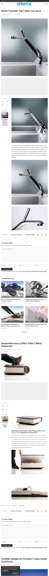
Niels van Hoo (30, 145)
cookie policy (5, 570)
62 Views (3, 14)
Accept (15, 573)
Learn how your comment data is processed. (34, 271)
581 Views (3, 564)
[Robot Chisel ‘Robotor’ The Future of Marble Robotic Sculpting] (36, 289)
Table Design (21, 505)
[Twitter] (3, 16)
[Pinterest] (5, 16)
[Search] (47, 4)
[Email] (7, 16)
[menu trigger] (2, 4)
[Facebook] (2, 16)
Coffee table (14, 505)
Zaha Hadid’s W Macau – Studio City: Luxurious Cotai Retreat (5, 122)
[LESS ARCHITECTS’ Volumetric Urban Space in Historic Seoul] (36, 314)
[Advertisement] (24, 87)
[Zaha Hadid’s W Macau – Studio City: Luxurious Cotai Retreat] (4, 115)
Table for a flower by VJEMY (4, 425)
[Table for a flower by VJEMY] (4, 419)
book (8, 505)
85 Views (3, 349)
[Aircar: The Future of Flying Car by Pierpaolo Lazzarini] (12, 289)
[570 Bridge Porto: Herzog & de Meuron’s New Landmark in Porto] (12, 314)
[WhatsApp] (6, 16)
